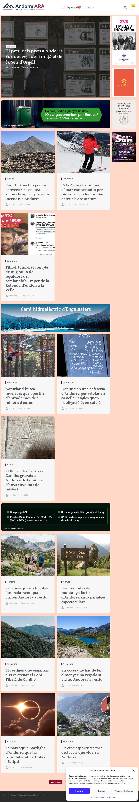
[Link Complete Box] (28, 257)
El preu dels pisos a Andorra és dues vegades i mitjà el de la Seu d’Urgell (34, 57)
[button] (133, 770)
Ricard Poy (14, 67)
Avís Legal (111, 797)
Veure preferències (123, 791)
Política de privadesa (98, 797)
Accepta (79, 791)
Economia (11, 46)
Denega (101, 791)
